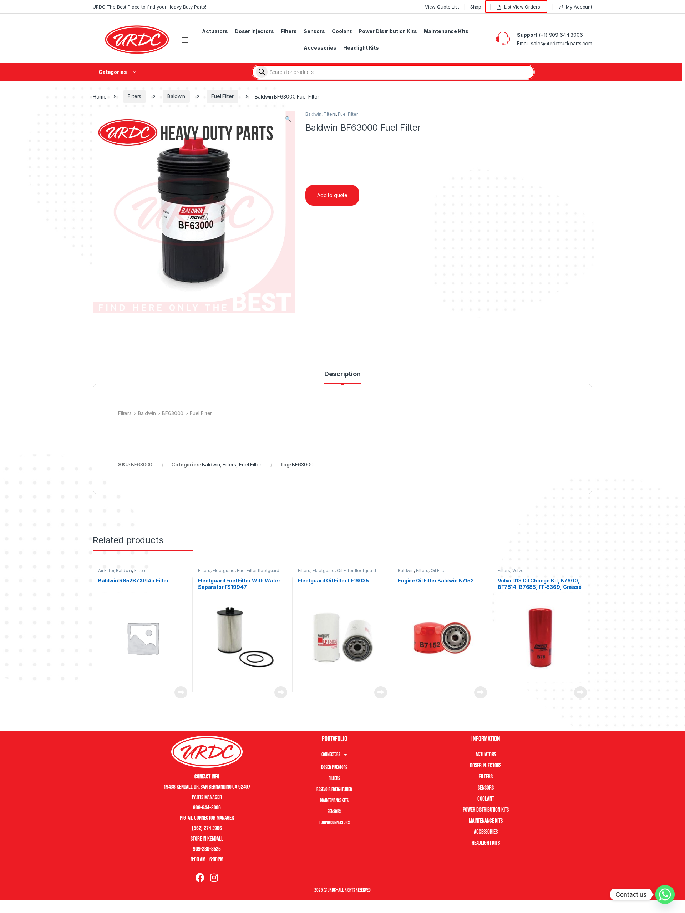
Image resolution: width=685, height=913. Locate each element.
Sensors (314, 31)
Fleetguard (224, 570)
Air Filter (106, 570)
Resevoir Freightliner (334, 789)
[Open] (185, 40)
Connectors (331, 754)
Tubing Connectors (334, 822)
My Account (579, 7)
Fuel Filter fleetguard (258, 570)
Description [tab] (342, 374)
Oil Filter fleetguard (356, 570)
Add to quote (332, 195)
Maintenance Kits (446, 31)
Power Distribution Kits (388, 31)
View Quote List (442, 7)
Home (99, 96)
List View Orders (522, 7)
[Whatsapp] (665, 894)
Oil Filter (439, 570)
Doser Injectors (254, 31)
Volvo (518, 570)
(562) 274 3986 (207, 828)
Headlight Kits (361, 48)
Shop (475, 7)
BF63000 (302, 464)
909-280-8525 (207, 849)
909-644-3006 (207, 807)
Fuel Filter (222, 96)
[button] (288, 119)
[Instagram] (214, 877)
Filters (289, 31)
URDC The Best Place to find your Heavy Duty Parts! (149, 7)
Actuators (215, 31)
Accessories (320, 48)
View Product (178, 692)
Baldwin (176, 96)
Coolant (342, 31)
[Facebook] (200, 877)
